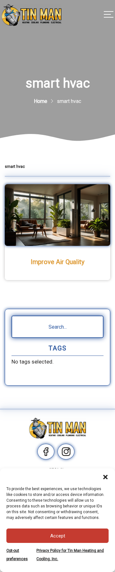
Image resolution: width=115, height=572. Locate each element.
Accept (57, 536)
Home (40, 101)
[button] (105, 476)
